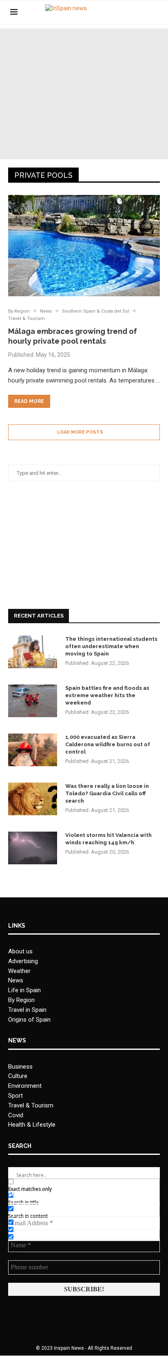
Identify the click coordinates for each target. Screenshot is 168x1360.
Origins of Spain (29, 1019)
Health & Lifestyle (31, 1124)
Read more (29, 401)
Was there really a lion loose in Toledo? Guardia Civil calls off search (107, 793)
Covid (15, 1115)
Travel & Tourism (30, 1105)
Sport (15, 1095)
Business (20, 1066)
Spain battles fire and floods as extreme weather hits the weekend (107, 695)
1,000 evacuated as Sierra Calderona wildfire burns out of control (107, 744)
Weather (19, 971)
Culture (17, 1076)
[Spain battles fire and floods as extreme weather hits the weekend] (32, 700)
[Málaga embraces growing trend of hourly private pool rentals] (84, 245)
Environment (25, 1085)
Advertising (23, 961)
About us (20, 951)
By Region (21, 1000)
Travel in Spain (27, 1009)
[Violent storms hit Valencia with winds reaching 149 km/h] (32, 848)
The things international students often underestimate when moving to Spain (111, 646)
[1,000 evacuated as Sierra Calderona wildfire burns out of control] (32, 750)
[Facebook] (128, 12)
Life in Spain (24, 990)
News (15, 980)
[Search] (154, 12)
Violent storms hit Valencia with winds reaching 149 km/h (108, 839)
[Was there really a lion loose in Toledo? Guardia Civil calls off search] (32, 799)
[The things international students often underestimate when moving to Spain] (32, 651)
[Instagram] (137, 12)
